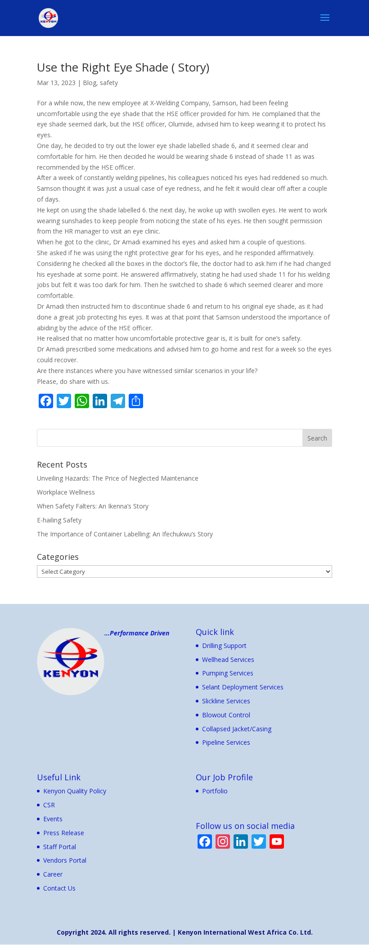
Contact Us (59, 888)
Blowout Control (226, 715)
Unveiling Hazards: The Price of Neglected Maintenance (117, 478)
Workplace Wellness (66, 492)
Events (53, 818)
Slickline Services (226, 701)
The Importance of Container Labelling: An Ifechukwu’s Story (125, 534)
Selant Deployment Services (243, 687)
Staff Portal (59, 846)
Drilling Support (224, 645)
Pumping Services (227, 673)
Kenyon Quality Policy (74, 791)
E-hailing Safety (59, 520)
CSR (49, 805)
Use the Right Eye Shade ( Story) (123, 67)
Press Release (63, 832)
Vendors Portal (64, 860)
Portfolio (215, 791)
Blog (89, 82)
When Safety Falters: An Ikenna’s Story (92, 506)
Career (53, 874)
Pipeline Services (226, 742)
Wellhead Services (228, 659)
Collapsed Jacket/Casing (236, 728)
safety (109, 82)
